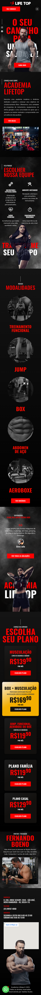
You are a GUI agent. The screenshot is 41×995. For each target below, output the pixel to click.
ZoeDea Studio (27, 992)
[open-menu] (37, 9)
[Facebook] (2, 31)
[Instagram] (2, 27)
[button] (16, 886)
